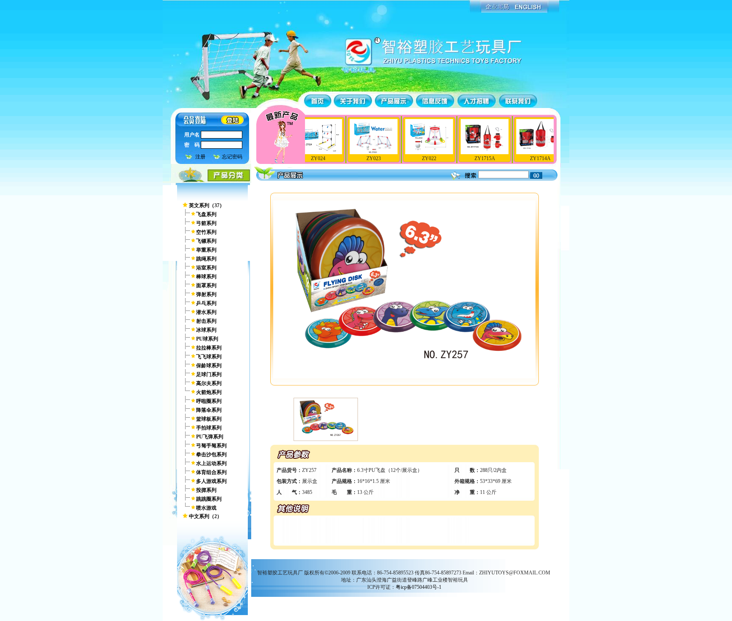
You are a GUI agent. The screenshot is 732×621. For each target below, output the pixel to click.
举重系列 (206, 250)
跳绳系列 (206, 259)
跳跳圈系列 (209, 499)
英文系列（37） (207, 205)
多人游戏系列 (211, 481)
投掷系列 (206, 490)
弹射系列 (206, 294)
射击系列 (206, 321)
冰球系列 (206, 330)
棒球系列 (206, 277)
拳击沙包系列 (211, 454)
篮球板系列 (209, 419)
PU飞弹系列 (209, 437)
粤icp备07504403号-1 (418, 587)
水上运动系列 (211, 463)
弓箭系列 (206, 223)
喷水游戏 (206, 508)
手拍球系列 (209, 428)
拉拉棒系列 (209, 348)
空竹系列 (206, 232)
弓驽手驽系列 (211, 446)
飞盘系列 (206, 214)
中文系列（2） (205, 516)
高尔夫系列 (209, 383)
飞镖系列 (206, 241)
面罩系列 (206, 285)
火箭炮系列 (209, 392)
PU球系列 (207, 339)
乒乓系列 (206, 303)
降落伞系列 (209, 410)
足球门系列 (209, 374)
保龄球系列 (209, 366)
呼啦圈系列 (209, 401)
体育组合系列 (211, 472)
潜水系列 (206, 312)
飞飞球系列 (209, 357)
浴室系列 (206, 268)
